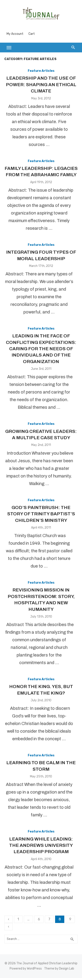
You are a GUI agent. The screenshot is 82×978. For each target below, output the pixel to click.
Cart (31, 34)
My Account (15, 34)
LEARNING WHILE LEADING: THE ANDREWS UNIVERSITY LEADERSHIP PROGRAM (41, 845)
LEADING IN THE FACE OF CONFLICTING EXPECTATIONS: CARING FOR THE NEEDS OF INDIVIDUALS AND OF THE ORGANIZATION (41, 348)
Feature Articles (41, 71)
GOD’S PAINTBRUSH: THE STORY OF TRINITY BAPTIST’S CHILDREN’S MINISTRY (41, 514)
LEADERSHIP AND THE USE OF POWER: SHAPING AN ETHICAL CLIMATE (41, 84)
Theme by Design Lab (59, 968)
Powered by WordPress (26, 968)
